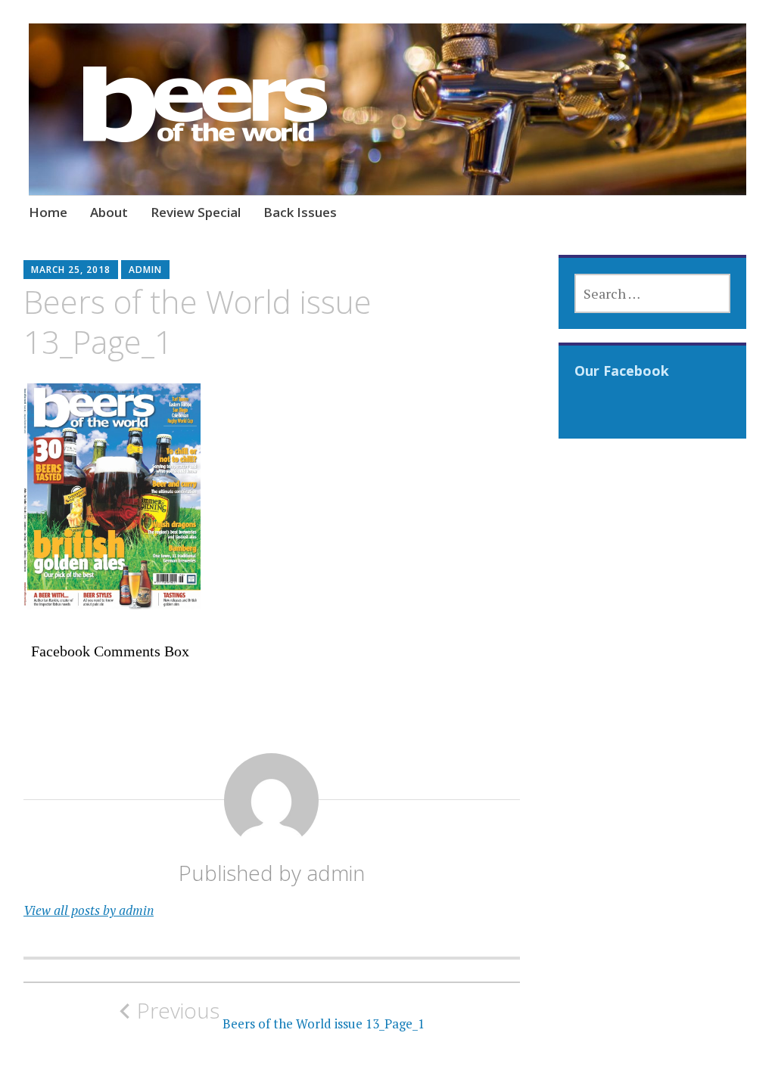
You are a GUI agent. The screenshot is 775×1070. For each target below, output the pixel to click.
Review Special (196, 212)
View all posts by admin (88, 910)
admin (145, 269)
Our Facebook (621, 370)
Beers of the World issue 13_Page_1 (281, 1014)
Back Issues (300, 212)
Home (48, 212)
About (109, 212)
